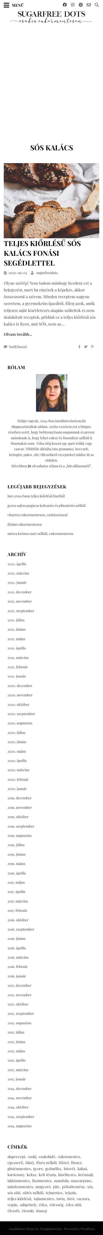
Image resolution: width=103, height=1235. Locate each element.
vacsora (83, 1198)
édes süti (73, 1204)
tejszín (70, 1192)
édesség (56, 1204)
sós (90, 1186)
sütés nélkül (33, 1192)
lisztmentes (42, 1180)
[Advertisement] (51, 81)
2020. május (17, 751)
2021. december (20, 592)
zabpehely (28, 1204)
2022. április (17, 564)
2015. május (16, 1051)
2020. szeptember (21, 713)
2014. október (18, 1107)
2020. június (17, 741)
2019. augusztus (20, 835)
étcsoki (28, 1210)
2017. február (17, 910)
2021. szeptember (21, 610)
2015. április (17, 1060)
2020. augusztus (20, 723)
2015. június (16, 1041)
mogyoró (43, 1186)
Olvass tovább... (18, 334)
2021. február (18, 666)
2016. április (17, 948)
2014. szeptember (21, 1116)
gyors (38, 1168)
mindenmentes (20, 1186)
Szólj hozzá (18, 346)
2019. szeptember (21, 826)
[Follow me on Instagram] (72, 5)
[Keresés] (96, 5)
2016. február (18, 966)
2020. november (20, 695)
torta (60, 1198)
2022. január (17, 582)
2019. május (16, 863)
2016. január (17, 976)
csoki (32, 1156)
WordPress (87, 1229)
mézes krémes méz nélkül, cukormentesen (40, 533)
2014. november (20, 1097)
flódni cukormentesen (25, 524)
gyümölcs (53, 1168)
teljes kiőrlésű (19, 1198)
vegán (12, 1204)
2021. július (16, 620)
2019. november (20, 807)
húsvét (69, 1168)
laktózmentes (19, 1180)
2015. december (19, 985)
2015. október (18, 1004)
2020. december (20, 685)
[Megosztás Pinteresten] (92, 347)
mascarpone (81, 1180)
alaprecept (16, 1156)
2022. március (18, 573)
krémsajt (85, 1174)
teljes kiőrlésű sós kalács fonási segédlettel (42, 253)
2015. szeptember (21, 1013)
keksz (31, 1174)
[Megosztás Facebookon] (79, 347)
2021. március (18, 657)
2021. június (17, 629)
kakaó (82, 1168)
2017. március (18, 901)
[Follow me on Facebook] (64, 5)
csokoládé (47, 1156)
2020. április (17, 760)
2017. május (16, 882)
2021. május (16, 638)
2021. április (17, 648)
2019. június (17, 854)
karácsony (16, 1174)
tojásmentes (44, 1198)
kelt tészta (47, 1174)
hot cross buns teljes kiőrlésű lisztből (36, 496)
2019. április (17, 873)
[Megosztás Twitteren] (86, 347)
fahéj (30, 1162)
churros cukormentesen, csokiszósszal (38, 514)
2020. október (18, 704)
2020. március (18, 769)
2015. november (20, 994)
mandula (61, 1180)
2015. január (17, 1079)
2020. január (17, 788)
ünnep (41, 1210)
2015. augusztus (19, 1023)
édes (43, 1204)
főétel (63, 1162)
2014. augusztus (20, 1126)
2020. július (16, 732)
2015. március (18, 1069)
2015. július (16, 1032)
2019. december (20, 798)
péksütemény (73, 1186)
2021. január (17, 676)
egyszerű (15, 1162)
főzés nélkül (46, 1162)
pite (56, 1186)
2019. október (18, 816)
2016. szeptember (21, 929)
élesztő (13, 1210)
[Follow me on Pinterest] (80, 5)
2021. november (20, 601)
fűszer (76, 1162)
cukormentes (69, 1156)
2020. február (18, 779)
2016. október (18, 920)
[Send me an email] (88, 5)
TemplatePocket (51, 1229)
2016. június (17, 938)
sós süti (14, 1192)
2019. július (16, 844)
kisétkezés (67, 1174)
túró (70, 1198)
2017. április (16, 891)
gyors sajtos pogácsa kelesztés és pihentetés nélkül (47, 505)
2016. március (18, 957)
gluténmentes (19, 1168)
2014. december (20, 1088)
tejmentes (54, 1192)
